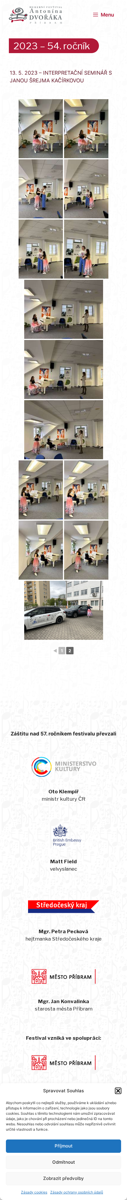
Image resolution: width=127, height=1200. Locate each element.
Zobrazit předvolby (63, 1178)
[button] (118, 1091)
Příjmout (64, 1146)
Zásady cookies (34, 1192)
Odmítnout (63, 1162)
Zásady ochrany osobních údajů (76, 1192)
